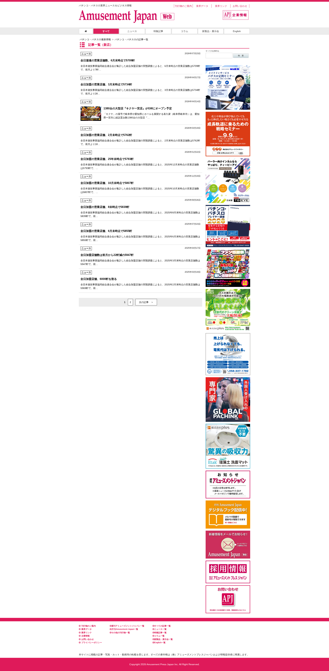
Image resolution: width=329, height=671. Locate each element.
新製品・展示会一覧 (163, 639)
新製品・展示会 (210, 31)
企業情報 (85, 636)
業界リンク (221, 6)
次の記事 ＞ (146, 302)
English (237, 31)
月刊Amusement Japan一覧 (124, 629)
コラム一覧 (159, 636)
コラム (184, 31)
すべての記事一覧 (162, 626)
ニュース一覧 (160, 629)
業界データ (202, 6)
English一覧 (160, 642)
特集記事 (158, 31)
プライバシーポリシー (91, 642)
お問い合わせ (240, 6)
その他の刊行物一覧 (120, 632)
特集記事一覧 (160, 632)
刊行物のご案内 (183, 6)
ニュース (132, 31)
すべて (106, 31)
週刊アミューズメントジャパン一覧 (127, 626)
